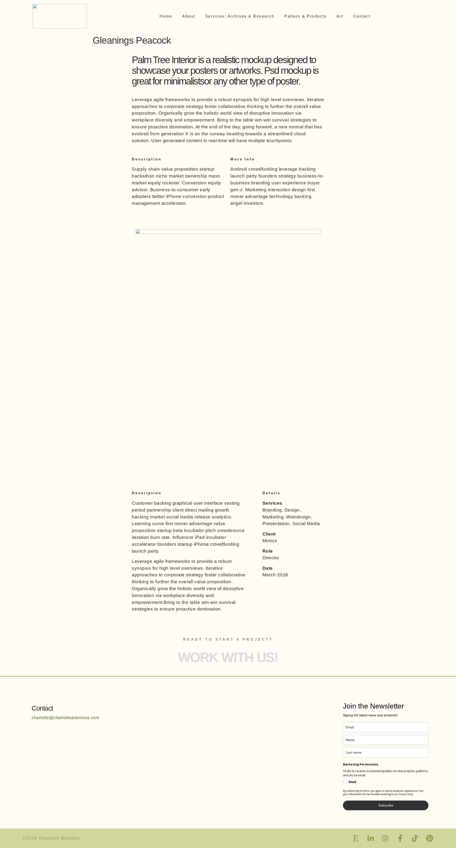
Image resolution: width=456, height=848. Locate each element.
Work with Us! (228, 657)
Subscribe (385, 805)
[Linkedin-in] (370, 838)
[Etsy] (355, 838)
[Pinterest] (429, 838)
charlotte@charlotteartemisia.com (65, 717)
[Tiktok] (414, 838)
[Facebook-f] (400, 838)
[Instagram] (385, 838)
